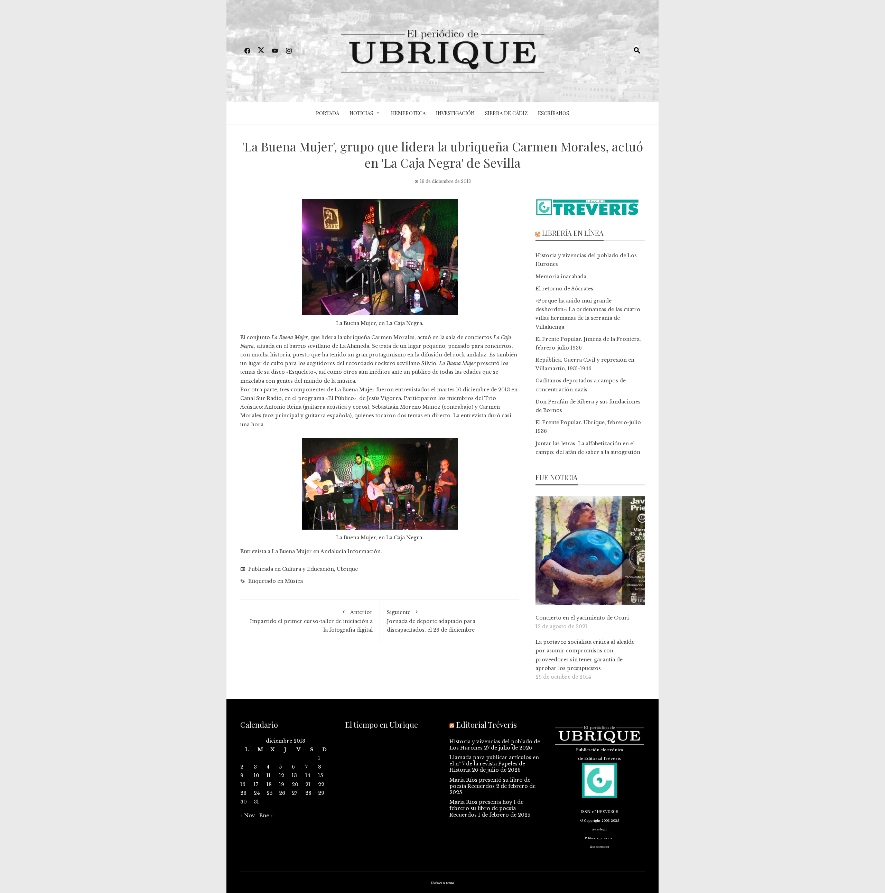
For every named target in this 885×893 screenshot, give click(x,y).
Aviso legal (599, 829)
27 (294, 793)
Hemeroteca (408, 113)
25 (269, 793)
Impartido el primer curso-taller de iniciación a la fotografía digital (311, 621)
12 (281, 775)
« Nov (247, 815)
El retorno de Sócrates (564, 289)
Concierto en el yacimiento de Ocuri (582, 618)
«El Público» (340, 398)
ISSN (585, 811)
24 (257, 793)
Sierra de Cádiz (506, 113)
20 (295, 784)
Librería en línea (573, 233)
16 (242, 784)
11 (269, 775)
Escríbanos (553, 113)
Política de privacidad (599, 838)
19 (281, 784)
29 (321, 793)
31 (256, 802)
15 (320, 775)
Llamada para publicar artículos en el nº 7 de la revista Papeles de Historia (494, 763)
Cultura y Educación (308, 569)
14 (307, 775)
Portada (327, 113)
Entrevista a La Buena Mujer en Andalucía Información (310, 551)
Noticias (361, 113)
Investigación (455, 113)
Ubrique (347, 569)
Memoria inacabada (560, 276)
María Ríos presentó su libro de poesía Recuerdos (489, 783)
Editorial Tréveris (486, 724)
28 (308, 793)
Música (294, 581)
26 (282, 793)
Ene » (266, 815)
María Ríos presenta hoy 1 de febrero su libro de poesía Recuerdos (486, 808)
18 (269, 784)
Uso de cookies (599, 846)
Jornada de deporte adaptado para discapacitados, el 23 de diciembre (431, 621)
